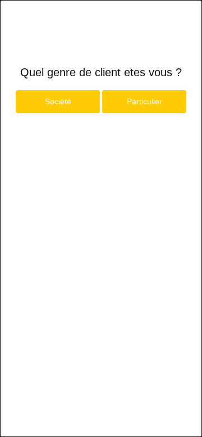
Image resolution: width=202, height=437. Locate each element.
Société (58, 101)
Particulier (144, 101)
